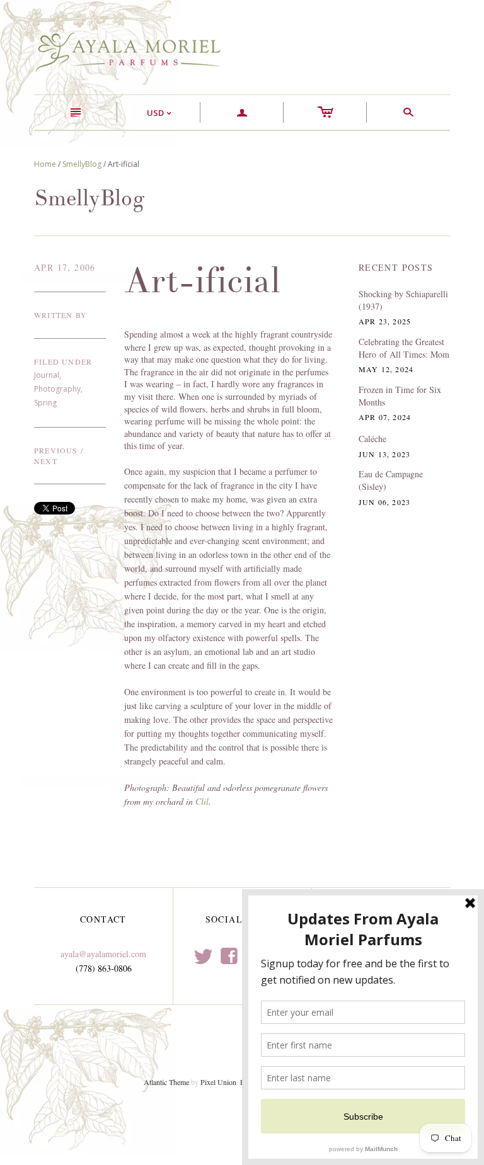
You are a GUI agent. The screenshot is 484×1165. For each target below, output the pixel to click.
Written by (60, 315)
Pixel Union (218, 1082)
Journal (46, 375)
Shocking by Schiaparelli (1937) (403, 300)
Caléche (372, 439)
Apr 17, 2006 (65, 267)
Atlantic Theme (166, 1082)
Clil (202, 801)
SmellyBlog (81, 164)
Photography (57, 389)
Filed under (63, 361)
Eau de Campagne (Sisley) (391, 480)
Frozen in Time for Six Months (400, 396)
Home (45, 164)
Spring (45, 402)
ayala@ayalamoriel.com (103, 954)
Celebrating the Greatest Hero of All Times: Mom (404, 348)
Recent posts (396, 267)
